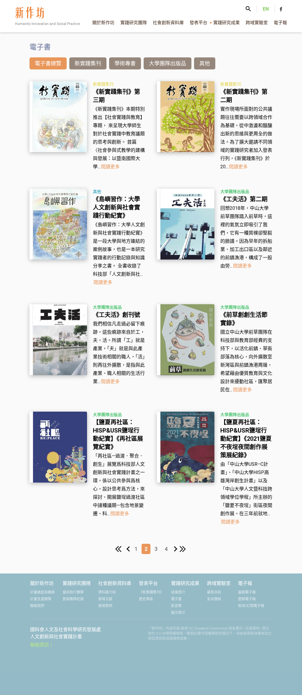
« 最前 (118, 549)
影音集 (176, 606)
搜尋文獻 (105, 599)
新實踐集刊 (88, 63)
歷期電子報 (247, 599)
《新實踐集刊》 (151, 592)
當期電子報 (247, 592)
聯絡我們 (37, 606)
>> (183, 549)
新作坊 (49, 17)
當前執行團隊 (73, 592)
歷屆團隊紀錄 (73, 599)
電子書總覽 (48, 63)
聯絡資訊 (39, 645)
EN (266, 9)
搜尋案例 (105, 606)
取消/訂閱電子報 (251, 606)
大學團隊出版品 (167, 63)
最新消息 (214, 592)
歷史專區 (146, 599)
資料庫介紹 (107, 592)
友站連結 (214, 599)
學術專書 (125, 63)
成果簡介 (178, 592)
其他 (204, 63)
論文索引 (178, 613)
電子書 (176, 599)
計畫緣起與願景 (42, 592)
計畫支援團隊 (40, 599)
